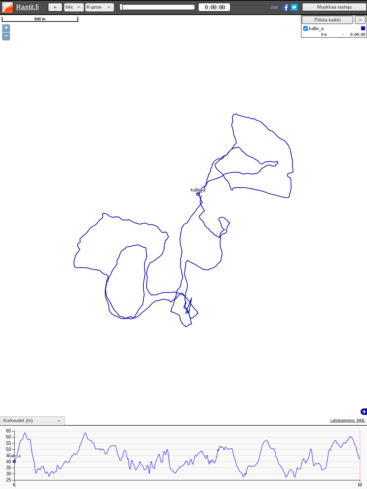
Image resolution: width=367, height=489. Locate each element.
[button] (334, 7)
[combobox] (74, 7)
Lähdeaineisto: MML (347, 420)
